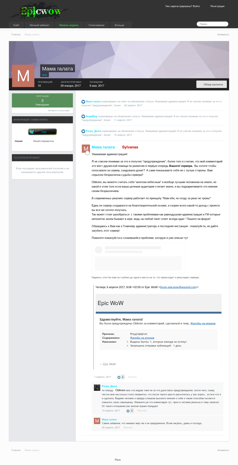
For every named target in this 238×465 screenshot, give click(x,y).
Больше (120, 25)
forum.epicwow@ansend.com (178, 287)
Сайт (16, 25)
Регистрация (217, 6)
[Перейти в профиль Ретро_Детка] (97, 387)
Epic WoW (110, 303)
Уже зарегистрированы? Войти (183, 6)
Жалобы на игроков (203, 323)
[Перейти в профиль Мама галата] (86, 149)
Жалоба (132, 376)
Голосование (96, 25)
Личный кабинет (39, 25)
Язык (118, 459)
